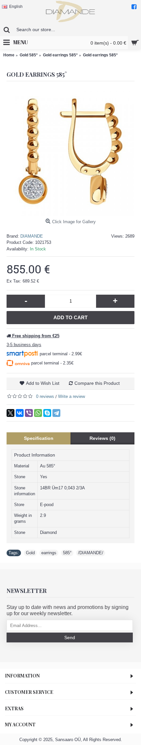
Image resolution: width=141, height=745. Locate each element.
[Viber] (29, 413)
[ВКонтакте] (20, 413)
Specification (38, 438)
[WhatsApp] (38, 413)
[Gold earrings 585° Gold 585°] (70, 152)
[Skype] (47, 413)
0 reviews (45, 396)
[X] (10, 413)
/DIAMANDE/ (90, 552)
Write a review (71, 396)
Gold (30, 552)
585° (67, 552)
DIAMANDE (31, 236)
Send (69, 637)
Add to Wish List (42, 383)
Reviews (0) (102, 438)
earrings (48, 552)
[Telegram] (56, 413)
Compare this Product (97, 383)
